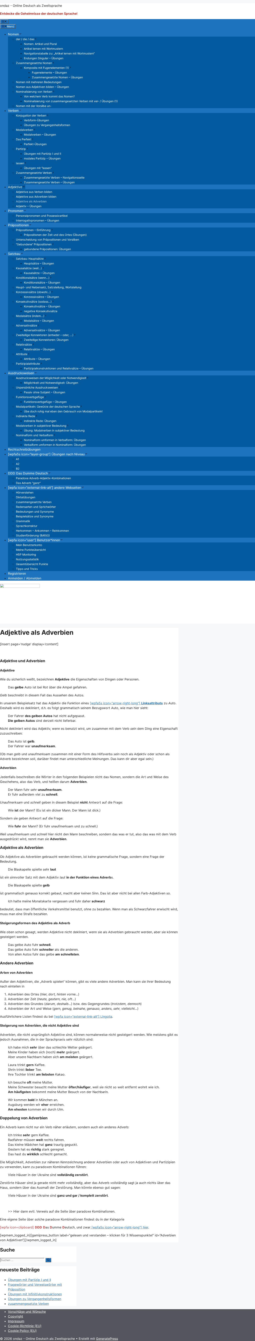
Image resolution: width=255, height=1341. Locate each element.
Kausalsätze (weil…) (29, 268)
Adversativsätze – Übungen (42, 330)
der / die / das (25, 39)
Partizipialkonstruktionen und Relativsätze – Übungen (58, 368)
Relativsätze (24, 344)
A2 (17, 463)
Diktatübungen (25, 497)
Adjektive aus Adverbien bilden (36, 196)
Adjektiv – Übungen (28, 206)
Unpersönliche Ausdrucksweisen (37, 387)
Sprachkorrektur (26, 526)
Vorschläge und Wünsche (27, 1312)
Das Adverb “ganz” (28, 483)
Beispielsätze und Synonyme (34, 516)
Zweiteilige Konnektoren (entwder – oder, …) (44, 335)
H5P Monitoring (26, 554)
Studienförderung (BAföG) (33, 535)
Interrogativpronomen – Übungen (37, 220)
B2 (17, 468)
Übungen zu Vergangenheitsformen (47, 125)
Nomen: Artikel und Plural (40, 44)
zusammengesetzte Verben (34, 502)
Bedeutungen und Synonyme (35, 511)
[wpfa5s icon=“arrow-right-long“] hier (119, 1227)
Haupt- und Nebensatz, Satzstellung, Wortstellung (48, 287)
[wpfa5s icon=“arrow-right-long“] (126, 703)
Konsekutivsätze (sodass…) (34, 301)
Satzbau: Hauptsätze (30, 258)
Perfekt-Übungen (35, 144)
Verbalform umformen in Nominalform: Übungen (55, 444)
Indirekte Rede (25, 416)
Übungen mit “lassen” (38, 168)
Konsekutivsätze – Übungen (42, 306)
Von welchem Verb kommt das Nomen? (49, 96)
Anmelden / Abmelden (24, 578)
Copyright (15, 1316)
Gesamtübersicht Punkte (32, 564)
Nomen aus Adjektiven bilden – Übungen (42, 86)
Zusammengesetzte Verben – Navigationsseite (54, 177)
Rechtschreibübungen (24, 449)
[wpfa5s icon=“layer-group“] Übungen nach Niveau (46, 454)
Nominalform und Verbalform (34, 435)
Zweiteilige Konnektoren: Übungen (46, 339)
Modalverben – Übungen (40, 134)
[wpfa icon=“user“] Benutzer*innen (34, 540)
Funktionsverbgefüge (30, 397)
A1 (17, 459)
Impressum (16, 1321)
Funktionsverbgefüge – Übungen (45, 401)
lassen (20, 163)
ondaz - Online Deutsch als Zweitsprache (31, 6)
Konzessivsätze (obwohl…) (33, 292)
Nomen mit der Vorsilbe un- (33, 106)
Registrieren (17, 573)
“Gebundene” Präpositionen (34, 244)
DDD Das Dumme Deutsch (28, 473)
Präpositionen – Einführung (33, 230)
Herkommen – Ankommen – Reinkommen (42, 530)
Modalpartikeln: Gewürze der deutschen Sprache (48, 406)
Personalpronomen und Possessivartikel (42, 215)
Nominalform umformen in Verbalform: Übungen (55, 440)
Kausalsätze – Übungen (39, 273)
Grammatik (23, 521)
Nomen (13, 34)
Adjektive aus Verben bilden (34, 191)
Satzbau (14, 254)
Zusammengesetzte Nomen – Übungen (57, 77)
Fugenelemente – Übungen (49, 72)
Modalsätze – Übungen (39, 320)
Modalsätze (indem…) (30, 316)
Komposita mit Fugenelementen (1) (46, 67)
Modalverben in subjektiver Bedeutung (41, 425)
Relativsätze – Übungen (39, 349)
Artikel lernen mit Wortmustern (43, 48)
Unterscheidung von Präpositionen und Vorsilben (47, 239)
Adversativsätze (26, 325)
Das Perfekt (23, 139)
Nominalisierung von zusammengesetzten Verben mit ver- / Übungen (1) (71, 101)
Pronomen (15, 211)
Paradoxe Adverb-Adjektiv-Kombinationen (43, 478)
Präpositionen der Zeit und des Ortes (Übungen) (55, 234)
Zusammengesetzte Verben (34, 172)
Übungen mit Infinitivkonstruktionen (35, 1294)
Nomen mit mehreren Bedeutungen (39, 82)
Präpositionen (18, 225)
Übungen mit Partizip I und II (42, 153)
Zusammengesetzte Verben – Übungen (49, 182)
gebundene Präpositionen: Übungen (47, 249)
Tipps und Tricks (27, 568)
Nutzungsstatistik (27, 559)
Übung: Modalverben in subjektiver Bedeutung (54, 430)
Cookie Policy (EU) (22, 1331)
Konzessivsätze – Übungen (41, 296)
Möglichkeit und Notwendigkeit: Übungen (51, 382)
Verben (13, 111)
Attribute (21, 354)
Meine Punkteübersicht (31, 549)
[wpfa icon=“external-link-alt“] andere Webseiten (44, 488)
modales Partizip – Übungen (42, 158)
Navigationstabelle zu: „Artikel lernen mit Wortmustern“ (59, 53)
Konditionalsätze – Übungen (42, 282)
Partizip (21, 149)
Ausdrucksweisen (21, 373)
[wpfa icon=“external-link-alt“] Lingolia (83, 1016)
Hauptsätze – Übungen (39, 263)
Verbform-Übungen (36, 120)
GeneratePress (107, 1339)
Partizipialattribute (28, 363)
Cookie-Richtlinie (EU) (24, 1326)
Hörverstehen (24, 492)
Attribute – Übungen (37, 359)
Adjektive (15, 187)
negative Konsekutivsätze (40, 311)
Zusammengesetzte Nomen (34, 63)
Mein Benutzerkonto (29, 545)
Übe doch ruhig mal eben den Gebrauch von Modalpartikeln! (63, 411)
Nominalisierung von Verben (34, 91)
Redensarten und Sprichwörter (36, 506)
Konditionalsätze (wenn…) (32, 277)
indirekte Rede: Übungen (40, 421)
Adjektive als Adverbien (31, 201)
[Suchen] (48, 1260)
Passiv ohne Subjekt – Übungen (44, 392)
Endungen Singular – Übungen (43, 58)
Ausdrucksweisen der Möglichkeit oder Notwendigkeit (51, 378)
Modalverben (24, 129)
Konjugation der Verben (31, 115)
